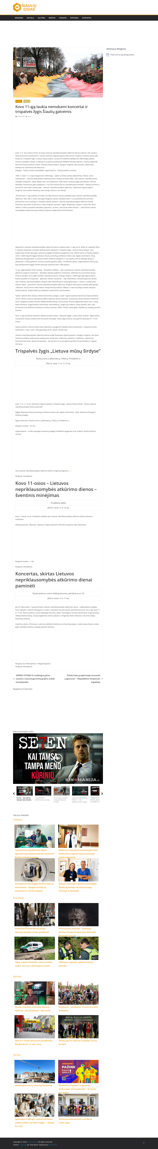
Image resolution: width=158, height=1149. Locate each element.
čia (70, 471)
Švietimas (74, 18)
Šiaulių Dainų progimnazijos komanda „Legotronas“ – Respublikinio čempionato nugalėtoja (82, 678)
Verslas (17, 1054)
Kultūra (41, 18)
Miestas (52, 18)
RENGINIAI (19, 18)
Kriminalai (18, 898)
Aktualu (30, 18)
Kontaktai (86, 18)
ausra (29, 116)
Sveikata (63, 18)
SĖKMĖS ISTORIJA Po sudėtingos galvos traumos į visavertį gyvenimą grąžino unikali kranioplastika (35, 678)
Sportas (17, 976)
